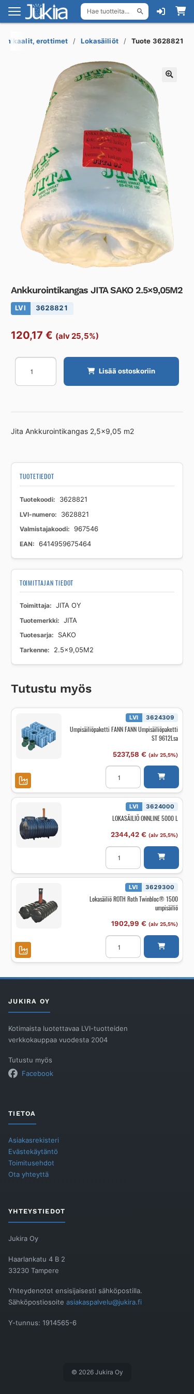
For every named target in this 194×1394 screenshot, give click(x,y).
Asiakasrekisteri (33, 1140)
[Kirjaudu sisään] (161, 11)
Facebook (37, 1073)
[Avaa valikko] (14, 11)
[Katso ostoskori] (180, 11)
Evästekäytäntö (33, 1152)
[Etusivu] (49, 11)
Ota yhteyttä (28, 1174)
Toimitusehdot (31, 1163)
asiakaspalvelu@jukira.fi (104, 1302)
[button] (169, 74)
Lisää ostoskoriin (127, 371)
